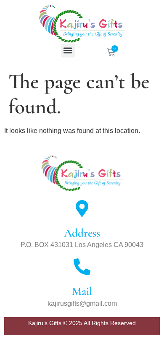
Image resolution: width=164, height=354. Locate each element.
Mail (82, 291)
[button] (68, 50)
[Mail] (82, 266)
